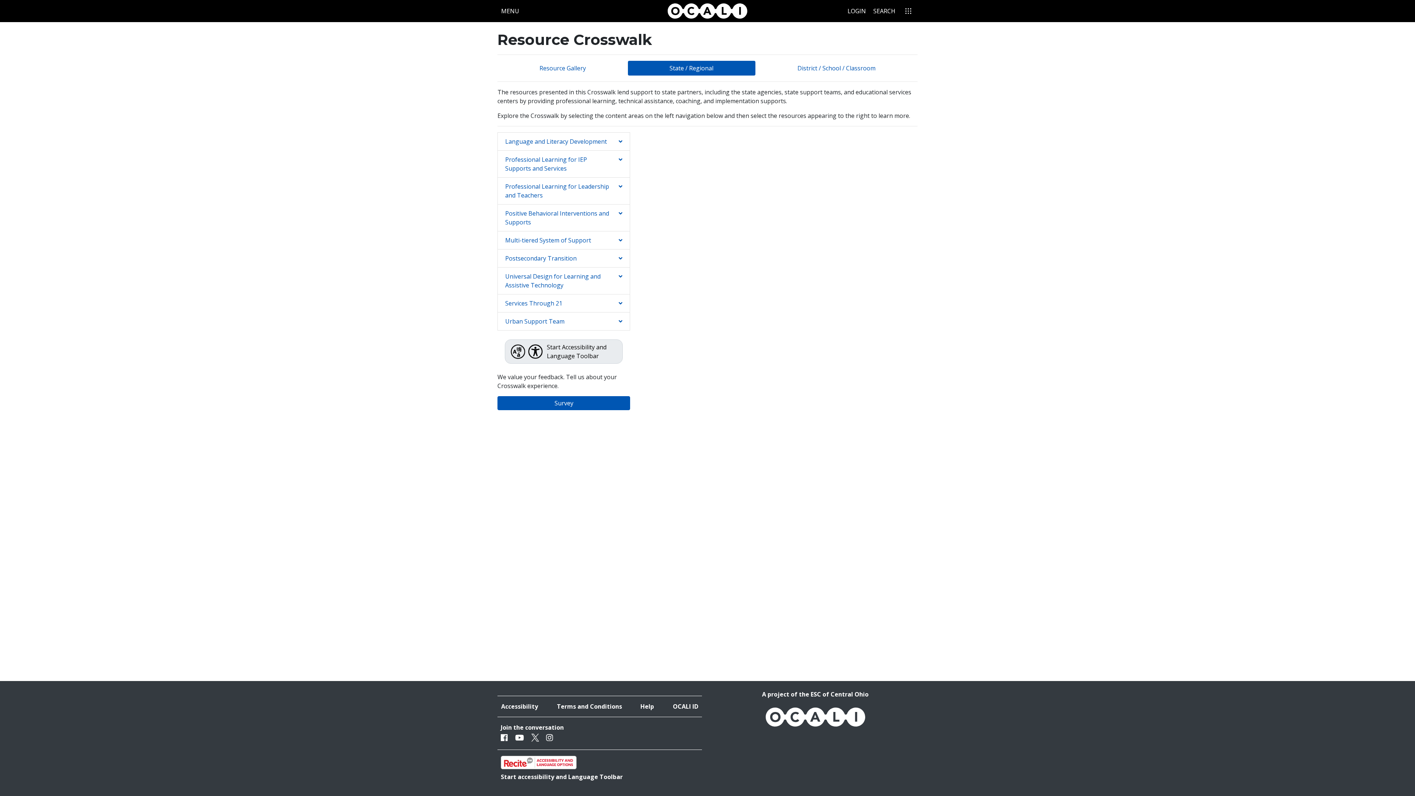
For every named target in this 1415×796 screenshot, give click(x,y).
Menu (512, 11)
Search (884, 11)
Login (857, 11)
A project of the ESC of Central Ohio (815, 694)
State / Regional (691, 68)
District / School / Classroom (836, 68)
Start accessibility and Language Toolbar (562, 777)
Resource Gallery (562, 68)
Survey (564, 403)
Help (647, 706)
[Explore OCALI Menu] (908, 11)
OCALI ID (685, 706)
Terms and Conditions (589, 706)
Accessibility (519, 706)
